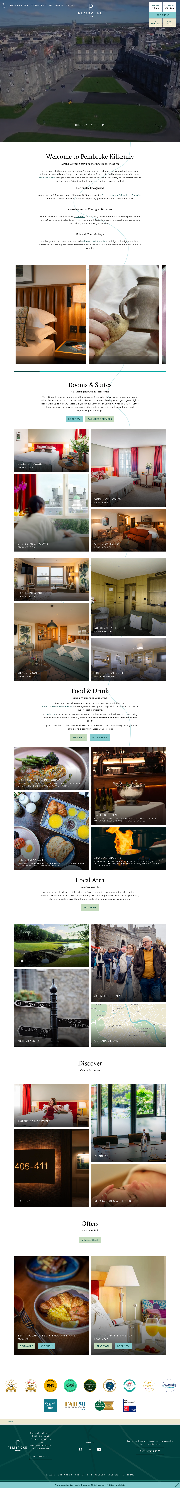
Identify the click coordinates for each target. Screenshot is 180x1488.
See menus (79, 737)
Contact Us (65, 1475)
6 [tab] (153, 371)
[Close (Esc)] (177, 1485)
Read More (90, 907)
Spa (50, 5)
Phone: (41, 1441)
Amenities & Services (100, 419)
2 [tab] (52, 371)
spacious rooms (47, 177)
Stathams (80, 216)
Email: (40, 1447)
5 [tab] (128, 371)
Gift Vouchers (155, 22)
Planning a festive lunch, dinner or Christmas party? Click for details (90, 1484)
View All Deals (90, 1239)
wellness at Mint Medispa (94, 241)
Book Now (163, 15)
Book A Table (99, 737)
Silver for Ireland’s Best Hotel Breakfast (122, 195)
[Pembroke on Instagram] (81, 1449)
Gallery (70, 5)
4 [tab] (102, 371)
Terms (130, 1475)
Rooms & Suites (19, 5)
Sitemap (79, 1475)
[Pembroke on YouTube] (99, 1449)
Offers (59, 5)
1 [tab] (27, 371)
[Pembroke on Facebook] (90, 1449)
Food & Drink (38, 5)
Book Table (169, 22)
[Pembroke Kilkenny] (90, 10)
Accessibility (116, 1475)
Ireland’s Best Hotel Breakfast (57, 706)
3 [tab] (77, 371)
